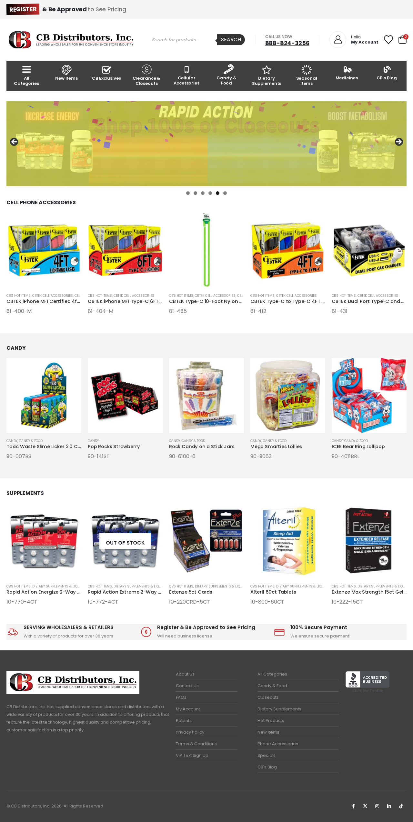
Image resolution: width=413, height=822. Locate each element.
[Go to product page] (43, 250)
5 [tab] (217, 193)
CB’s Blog (387, 78)
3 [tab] (203, 193)
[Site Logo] (71, 40)
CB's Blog (267, 767)
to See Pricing (67, 9)
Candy (11, 440)
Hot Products (270, 720)
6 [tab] (225, 193)
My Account (188, 709)
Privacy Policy (190, 732)
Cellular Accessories (186, 80)
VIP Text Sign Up (192, 755)
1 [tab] (188, 193)
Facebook (353, 806)
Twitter (365, 806)
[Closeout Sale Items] (206, 143)
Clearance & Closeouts (147, 80)
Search (231, 39)
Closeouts (268, 697)
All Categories (26, 80)
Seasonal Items (306, 80)
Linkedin (389, 806)
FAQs (181, 697)
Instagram (377, 806)
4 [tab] (210, 193)
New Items (66, 78)
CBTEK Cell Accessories (52, 295)
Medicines (347, 78)
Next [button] (398, 142)
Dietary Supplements (266, 80)
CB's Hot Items (18, 295)
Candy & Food (226, 80)
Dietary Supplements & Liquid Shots (63, 586)
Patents (184, 720)
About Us (185, 674)
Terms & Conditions (196, 744)
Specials (266, 755)
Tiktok (401, 806)
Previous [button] (14, 142)
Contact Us (187, 686)
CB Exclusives (106, 78)
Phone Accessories (277, 744)
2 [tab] (195, 193)
